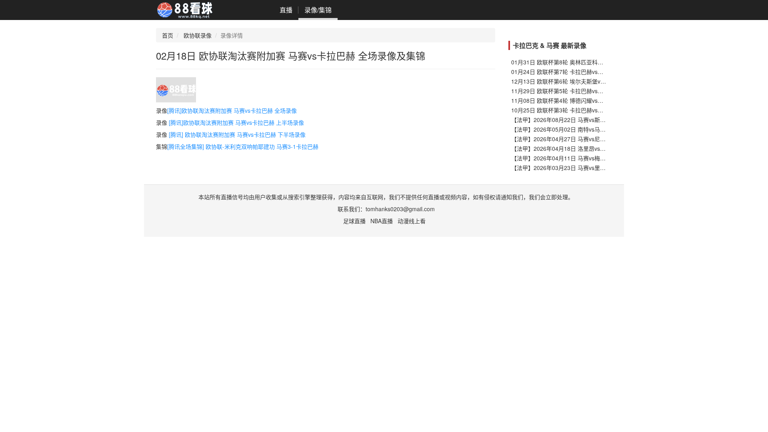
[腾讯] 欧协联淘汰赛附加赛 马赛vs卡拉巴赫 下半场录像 (237, 134)
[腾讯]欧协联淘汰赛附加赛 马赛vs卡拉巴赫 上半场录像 (236, 122)
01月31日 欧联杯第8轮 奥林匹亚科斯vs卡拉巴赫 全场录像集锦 (588, 62)
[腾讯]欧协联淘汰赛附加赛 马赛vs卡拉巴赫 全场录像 (232, 110)
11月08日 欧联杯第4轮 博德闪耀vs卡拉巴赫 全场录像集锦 (583, 100)
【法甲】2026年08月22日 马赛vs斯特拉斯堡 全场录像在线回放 (590, 120)
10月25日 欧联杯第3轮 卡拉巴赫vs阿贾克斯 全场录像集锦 (583, 110)
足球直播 (354, 221)
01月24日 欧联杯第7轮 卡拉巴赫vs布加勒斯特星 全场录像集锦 (588, 72)
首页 (167, 35)
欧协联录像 (198, 35)
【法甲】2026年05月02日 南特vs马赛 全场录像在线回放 (581, 129)
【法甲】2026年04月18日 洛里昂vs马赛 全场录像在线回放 (584, 148)
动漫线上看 (412, 221)
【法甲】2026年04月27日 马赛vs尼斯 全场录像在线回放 (581, 139)
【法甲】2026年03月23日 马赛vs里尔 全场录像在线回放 (581, 168)
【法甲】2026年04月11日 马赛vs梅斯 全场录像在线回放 (581, 158)
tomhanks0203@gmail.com (400, 209)
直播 (286, 9)
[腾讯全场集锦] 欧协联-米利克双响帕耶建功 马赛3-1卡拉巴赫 (242, 146)
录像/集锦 (318, 9)
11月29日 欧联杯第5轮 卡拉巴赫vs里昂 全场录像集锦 (577, 91)
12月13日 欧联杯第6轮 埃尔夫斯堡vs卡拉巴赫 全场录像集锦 (586, 81)
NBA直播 (381, 221)
